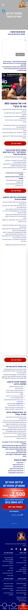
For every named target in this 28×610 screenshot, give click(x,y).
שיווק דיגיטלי (10, 575)
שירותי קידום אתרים (18, 464)
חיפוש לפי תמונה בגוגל (7, 565)
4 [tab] (13, 523)
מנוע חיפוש (10, 570)
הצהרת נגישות (22, 569)
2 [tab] (15, 523)
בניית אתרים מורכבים (8, 573)
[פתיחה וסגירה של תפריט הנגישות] (3, 11)
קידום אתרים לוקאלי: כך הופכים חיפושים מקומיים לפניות (21, 599)
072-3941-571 (14, 501)
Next (1, 517)
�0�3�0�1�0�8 (18, 32)
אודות (24, 560)
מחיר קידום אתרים (21, 588)
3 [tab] (14, 523)
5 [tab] (12, 523)
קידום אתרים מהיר (8, 586)
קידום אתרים (23, 557)
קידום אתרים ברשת (18, 467)
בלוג (25, 565)
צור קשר (24, 568)
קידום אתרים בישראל (21, 590)
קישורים (11, 568)
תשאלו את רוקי (16, 144)
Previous (26, 517)
